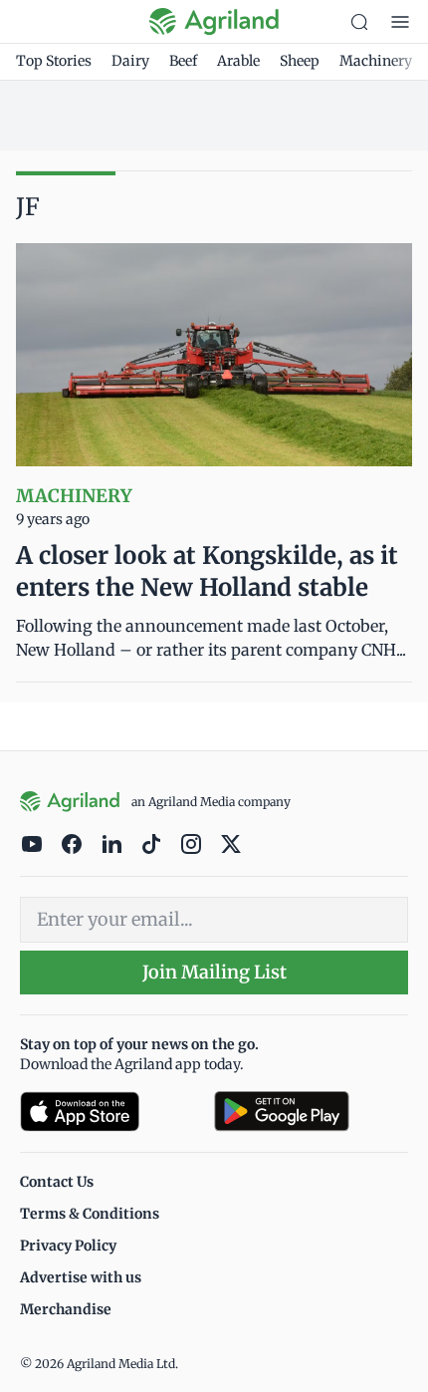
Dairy (130, 61)
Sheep (300, 61)
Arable (238, 61)
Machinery (375, 61)
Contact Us (57, 1182)
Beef (183, 61)
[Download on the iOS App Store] (109, 1111)
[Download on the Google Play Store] (311, 1111)
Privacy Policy (68, 1245)
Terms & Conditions (89, 1214)
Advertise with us (80, 1277)
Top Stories (54, 61)
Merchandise (65, 1309)
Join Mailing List (214, 972)
